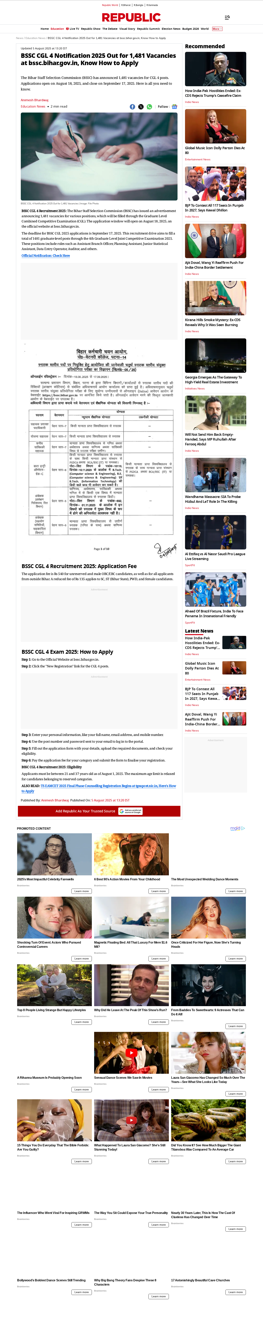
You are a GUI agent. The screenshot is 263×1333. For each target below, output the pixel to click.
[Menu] (225, 17)
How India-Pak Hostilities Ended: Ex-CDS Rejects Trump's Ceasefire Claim (213, 93)
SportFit (190, 565)
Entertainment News (197, 159)
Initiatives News (195, 388)
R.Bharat (126, 5)
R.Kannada (152, 5)
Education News (33, 106)
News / (20, 38)
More (216, 29)
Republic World (110, 5)
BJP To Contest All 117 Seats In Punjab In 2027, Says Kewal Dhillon (214, 208)
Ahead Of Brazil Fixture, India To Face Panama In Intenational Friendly (214, 614)
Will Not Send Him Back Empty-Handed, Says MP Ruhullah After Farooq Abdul (210, 439)
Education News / (36, 38)
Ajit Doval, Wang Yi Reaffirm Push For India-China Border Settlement (214, 265)
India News (192, 102)
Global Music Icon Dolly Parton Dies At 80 (215, 150)
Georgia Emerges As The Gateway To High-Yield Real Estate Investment (213, 380)
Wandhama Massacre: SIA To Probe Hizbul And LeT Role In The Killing (213, 499)
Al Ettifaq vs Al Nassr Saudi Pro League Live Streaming (215, 556)
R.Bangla (138, 5)
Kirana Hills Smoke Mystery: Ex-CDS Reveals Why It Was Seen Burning (212, 322)
